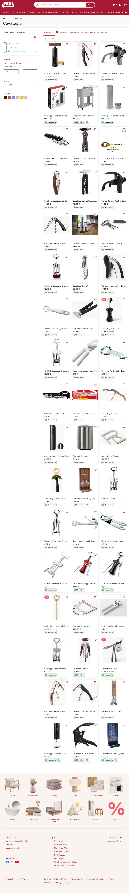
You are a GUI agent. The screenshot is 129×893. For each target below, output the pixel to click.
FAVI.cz (66, 879)
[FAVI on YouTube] (17, 862)
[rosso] (9, 97)
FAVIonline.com (12, 879)
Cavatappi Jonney (80, 669)
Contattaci (10, 844)
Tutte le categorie (115, 12)
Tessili (30, 12)
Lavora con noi (12, 848)
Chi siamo (58, 841)
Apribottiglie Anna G (110, 328)
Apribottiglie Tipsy (109, 669)
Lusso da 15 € (10, 67)
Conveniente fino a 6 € (14, 63)
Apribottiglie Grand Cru (83, 328)
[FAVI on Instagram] (12, 862)
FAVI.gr (65, 883)
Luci (38, 12)
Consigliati (49, 32)
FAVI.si (72, 883)
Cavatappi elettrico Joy (111, 711)
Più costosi (102, 32)
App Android (115, 841)
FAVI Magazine (60, 855)
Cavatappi (18, 18)
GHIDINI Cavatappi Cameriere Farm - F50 (62, 413)
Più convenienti (88, 32)
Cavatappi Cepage (81, 286)
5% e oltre (9, 85)
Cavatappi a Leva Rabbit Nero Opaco (89, 754)
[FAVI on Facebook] (7, 862)
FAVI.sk (74, 879)
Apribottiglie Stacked (110, 456)
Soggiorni (84, 12)
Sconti (116, 819)
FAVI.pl (81, 879)
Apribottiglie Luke (109, 413)
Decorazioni (18, 12)
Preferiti (63, 32)
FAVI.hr (104, 879)
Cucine (65, 12)
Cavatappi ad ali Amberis (55, 669)
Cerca (90, 5)
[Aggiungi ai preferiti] (67, 44)
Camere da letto (100, 12)
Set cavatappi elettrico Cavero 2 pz (59, 456)
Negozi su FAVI (60, 844)
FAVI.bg (58, 883)
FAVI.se (112, 879)
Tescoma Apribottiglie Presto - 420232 (61, 328)
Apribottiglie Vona (80, 456)
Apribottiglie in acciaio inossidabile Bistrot (63, 626)
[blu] (13, 97)
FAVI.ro (89, 879)
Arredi (6, 12)
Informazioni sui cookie (64, 865)
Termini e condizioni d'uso (65, 862)
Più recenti (74, 32)
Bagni (74, 12)
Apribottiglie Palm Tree (54, 498)
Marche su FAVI (61, 848)
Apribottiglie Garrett (81, 626)
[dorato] (21, 97)
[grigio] (17, 97)
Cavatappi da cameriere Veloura (87, 711)
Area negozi (59, 858)
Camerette (74, 819)
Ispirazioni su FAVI (62, 851)
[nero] (5, 97)
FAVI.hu (96, 879)
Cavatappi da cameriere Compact (87, 73)
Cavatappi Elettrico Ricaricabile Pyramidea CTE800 (66, 754)
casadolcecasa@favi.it (18, 841)
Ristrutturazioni (51, 12)
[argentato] (25, 97)
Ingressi (95, 819)
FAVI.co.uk (49, 883)
